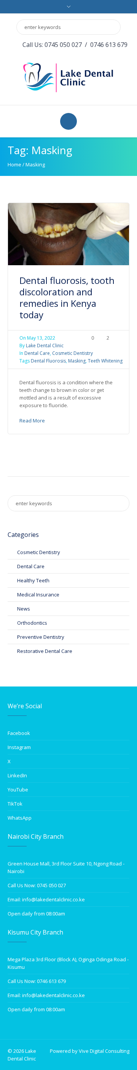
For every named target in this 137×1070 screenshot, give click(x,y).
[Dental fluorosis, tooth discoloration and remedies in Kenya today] (68, 233)
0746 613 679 (108, 44)
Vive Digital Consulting (104, 1050)
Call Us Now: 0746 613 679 (37, 981)
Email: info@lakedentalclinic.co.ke (46, 899)
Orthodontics (32, 622)
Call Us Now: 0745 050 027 (37, 885)
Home (14, 164)
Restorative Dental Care (44, 651)
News (23, 608)
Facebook (19, 733)
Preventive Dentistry (40, 636)
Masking (77, 361)
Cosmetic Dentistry (72, 353)
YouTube (18, 789)
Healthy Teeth (33, 580)
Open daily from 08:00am (36, 913)
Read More (32, 420)
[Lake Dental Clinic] (68, 76)
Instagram (19, 747)
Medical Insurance (38, 594)
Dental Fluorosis (48, 361)
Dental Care (37, 353)
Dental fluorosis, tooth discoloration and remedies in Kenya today (67, 297)
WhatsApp (20, 817)
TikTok (15, 803)
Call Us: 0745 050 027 (52, 44)
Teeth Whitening (105, 361)
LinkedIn (17, 775)
